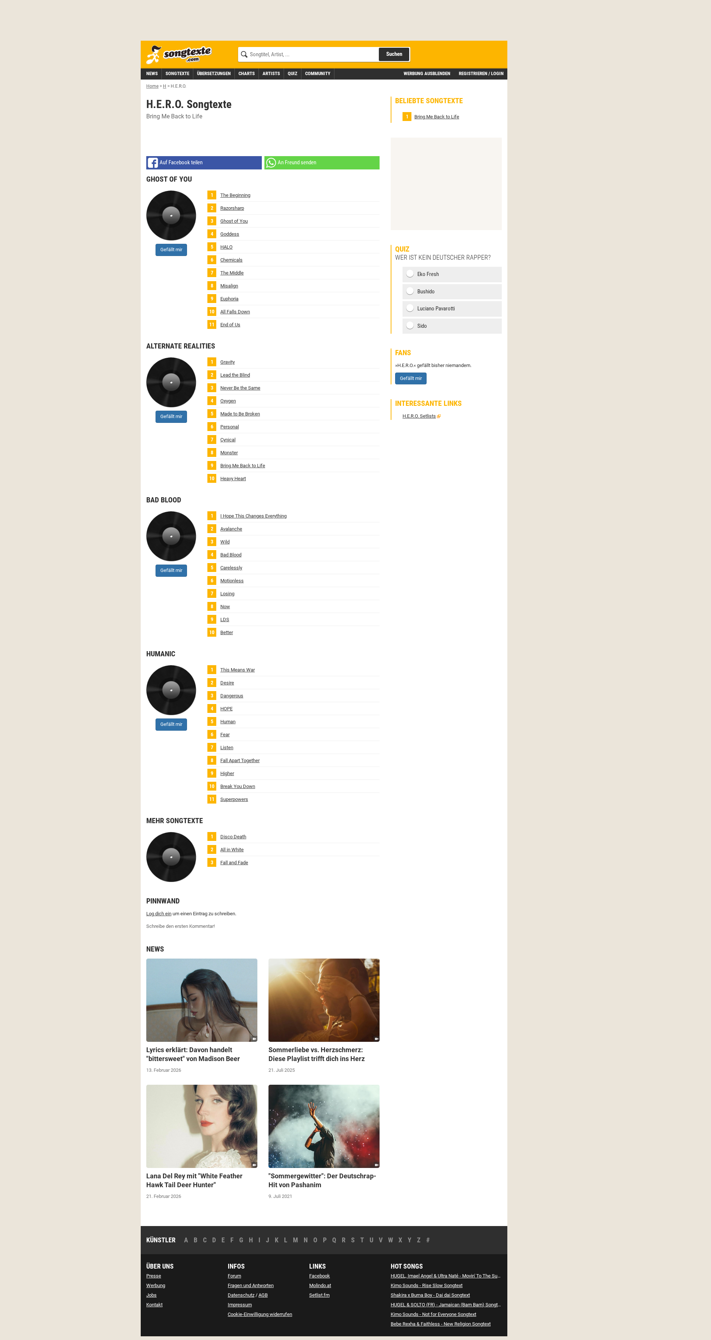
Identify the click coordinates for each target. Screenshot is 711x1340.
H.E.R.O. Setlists (419, 416)
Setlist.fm (319, 1295)
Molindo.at (320, 1285)
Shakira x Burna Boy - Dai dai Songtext (430, 1295)
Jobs (151, 1295)
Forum (234, 1276)
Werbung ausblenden (427, 73)
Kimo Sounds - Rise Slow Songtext (427, 1285)
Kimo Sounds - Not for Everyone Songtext (433, 1314)
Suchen (394, 54)
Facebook (319, 1276)
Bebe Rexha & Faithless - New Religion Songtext (441, 1324)
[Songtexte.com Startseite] (181, 54)
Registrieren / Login (481, 73)
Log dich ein (158, 913)
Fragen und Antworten (251, 1285)
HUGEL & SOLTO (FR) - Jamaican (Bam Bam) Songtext (447, 1304)
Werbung (155, 1285)
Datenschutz (241, 1295)
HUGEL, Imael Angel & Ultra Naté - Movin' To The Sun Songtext (455, 1276)
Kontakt (154, 1304)
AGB (263, 1295)
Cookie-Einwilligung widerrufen (260, 1314)
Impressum (240, 1304)
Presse (153, 1276)
